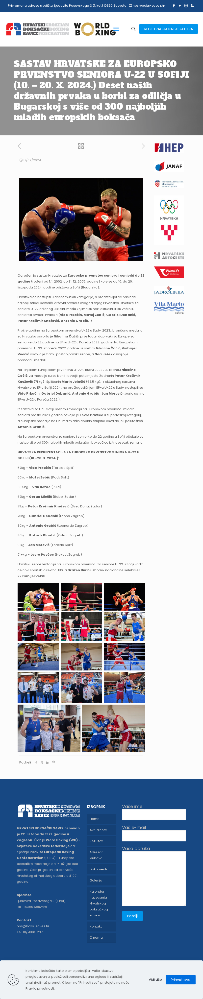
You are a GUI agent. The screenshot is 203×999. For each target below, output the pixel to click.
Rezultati (96, 841)
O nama (96, 937)
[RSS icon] (192, 5)
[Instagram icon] (186, 5)
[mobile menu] (116, 29)
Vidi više (155, 979)
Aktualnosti (98, 830)
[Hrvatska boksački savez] (61, 29)
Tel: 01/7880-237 (30, 932)
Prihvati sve (180, 979)
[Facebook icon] (174, 5)
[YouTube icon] (180, 5)
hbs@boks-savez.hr (149, 5)
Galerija (96, 880)
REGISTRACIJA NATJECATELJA (168, 28)
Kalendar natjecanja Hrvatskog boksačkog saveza (99, 903)
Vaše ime (132, 806)
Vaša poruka (136, 849)
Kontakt (96, 926)
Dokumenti (98, 869)
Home (95, 818)
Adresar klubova (96, 855)
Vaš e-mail (134, 828)
